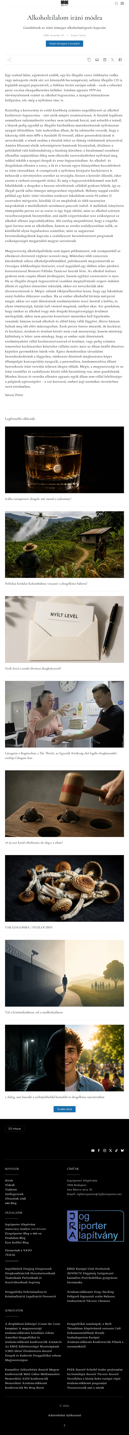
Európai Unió (85, 1269)
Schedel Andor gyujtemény (105, 1369)
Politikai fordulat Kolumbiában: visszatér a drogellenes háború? (46, 584)
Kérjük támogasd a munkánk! (64, 43)
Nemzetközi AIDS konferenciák (26, 1378)
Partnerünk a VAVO (18, 1250)
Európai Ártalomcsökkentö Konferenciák (89, 1339)
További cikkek (64, 1109)
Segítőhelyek (14, 1269)
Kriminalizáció (15, 1296)
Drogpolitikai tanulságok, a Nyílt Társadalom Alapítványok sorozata (90, 1326)
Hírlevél (17, 1128)
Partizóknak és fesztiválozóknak (23, 1280)
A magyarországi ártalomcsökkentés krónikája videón (29, 1330)
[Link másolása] (89, 60)
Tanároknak (13, 1278)
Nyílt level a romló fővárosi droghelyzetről (33, 669)
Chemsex (104, 1301)
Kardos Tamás (78, 35)
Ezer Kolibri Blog (17, 1242)
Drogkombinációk (17, 1273)
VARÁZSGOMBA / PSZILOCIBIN (29, 927)
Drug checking (104, 1292)
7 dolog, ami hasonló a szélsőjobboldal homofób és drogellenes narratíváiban (54, 1097)
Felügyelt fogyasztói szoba (85, 1296)
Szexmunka (74, 1282)
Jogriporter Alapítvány (20, 1224)
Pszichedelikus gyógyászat (99, 1278)
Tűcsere (91, 1301)
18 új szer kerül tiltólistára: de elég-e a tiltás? (34, 843)
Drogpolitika (13, 1292)
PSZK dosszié (76, 1369)
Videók (10, 1185)
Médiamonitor (50, 1374)
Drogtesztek (43, 1269)
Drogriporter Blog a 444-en (23, 1233)
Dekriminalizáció (35, 1292)
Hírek (9, 1180)
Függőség (89, 1273)
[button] (116, 3)
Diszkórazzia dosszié (37, 1351)
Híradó (99, 1333)
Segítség (34, 1282)
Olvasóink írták (15, 1198)
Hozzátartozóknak (42, 1273)
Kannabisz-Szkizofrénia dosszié (26, 1369)
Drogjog (28, 1269)
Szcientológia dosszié (81, 1374)
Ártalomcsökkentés (80, 1292)
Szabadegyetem (77, 1337)
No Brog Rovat (34, 1387)
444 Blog (11, 1203)
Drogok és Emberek (19, 1355)
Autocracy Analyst (17, 1229)
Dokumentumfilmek (80, 1333)
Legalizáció (34, 1296)
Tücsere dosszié (108, 1374)
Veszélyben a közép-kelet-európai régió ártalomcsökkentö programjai (93, 1380)
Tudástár (11, 1189)
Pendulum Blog (15, 1238)
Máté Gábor (32, 1374)
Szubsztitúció (76, 1301)
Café (118, 1328)
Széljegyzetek (14, 1194)
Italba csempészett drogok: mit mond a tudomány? (38, 499)
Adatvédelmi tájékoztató (64, 1415)
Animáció (55, 1342)
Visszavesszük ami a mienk (85, 1387)
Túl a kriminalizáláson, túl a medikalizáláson (34, 1012)
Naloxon (109, 1296)
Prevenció (49, 1296)
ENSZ (71, 1269)
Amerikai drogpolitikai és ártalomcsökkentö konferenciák (26, 1339)
